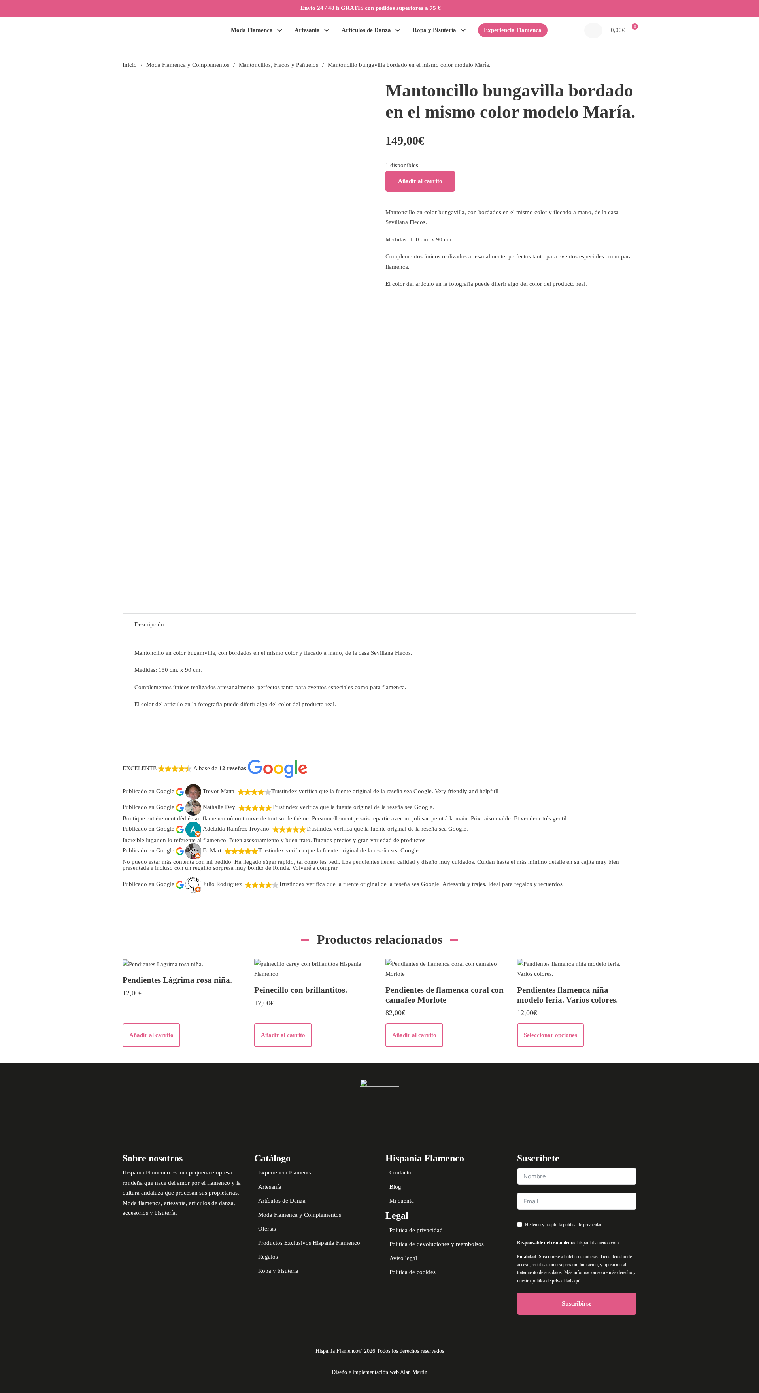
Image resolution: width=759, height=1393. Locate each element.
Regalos (268, 1257)
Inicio (130, 65)
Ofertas (267, 1228)
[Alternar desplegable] (280, 30)
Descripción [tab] (149, 624)
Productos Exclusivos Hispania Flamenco (309, 1243)
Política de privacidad (416, 1230)
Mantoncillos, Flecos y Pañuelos (278, 65)
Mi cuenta (401, 1200)
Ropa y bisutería (278, 1271)
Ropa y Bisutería (434, 30)
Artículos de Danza (366, 30)
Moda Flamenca (252, 30)
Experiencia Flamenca (513, 30)
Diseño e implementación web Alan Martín (379, 1372)
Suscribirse (576, 1303)
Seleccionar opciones (550, 1035)
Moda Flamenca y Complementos (187, 65)
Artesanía (307, 30)
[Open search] (593, 30)
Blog (395, 1187)
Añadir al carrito (420, 181)
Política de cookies (412, 1272)
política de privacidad (582, 1224)
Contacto (400, 1172)
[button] (622, 30)
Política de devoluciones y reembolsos (436, 1244)
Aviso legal (403, 1258)
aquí (576, 1281)
